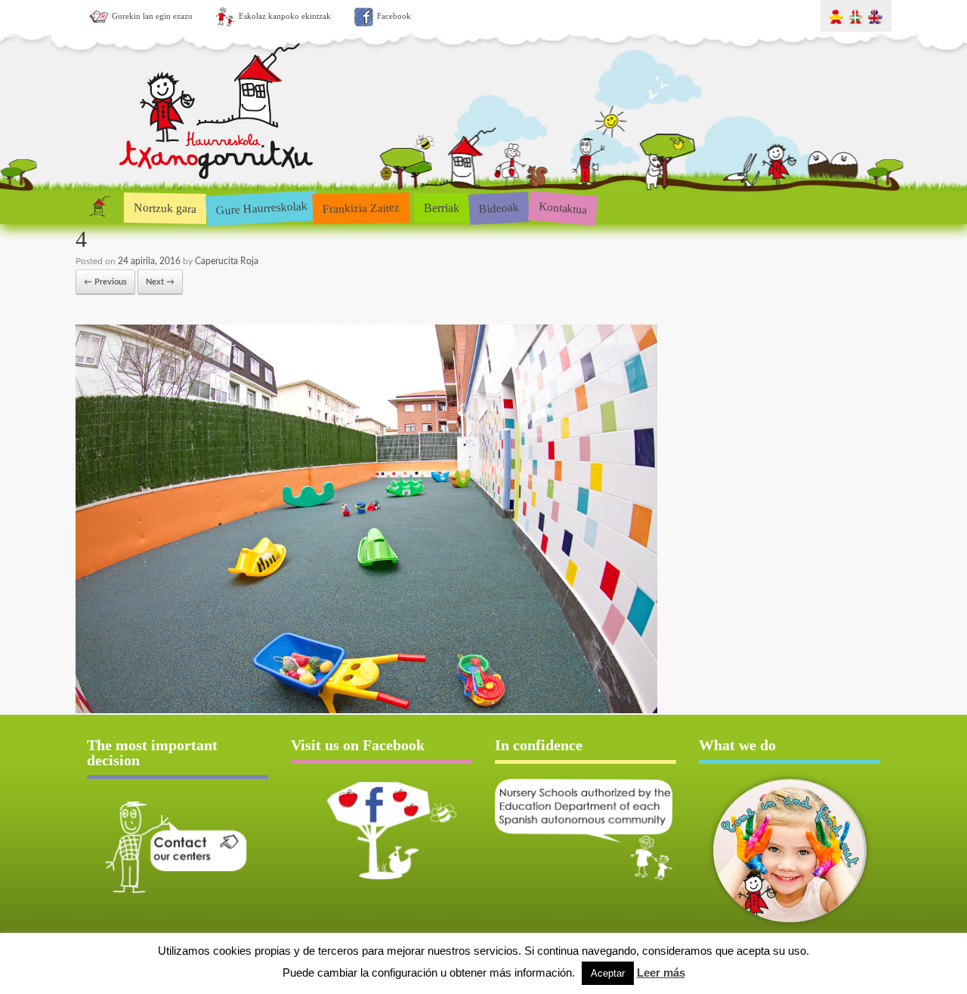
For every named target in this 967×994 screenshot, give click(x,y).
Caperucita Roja (226, 261)
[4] (366, 710)
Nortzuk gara (165, 207)
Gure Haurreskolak (261, 207)
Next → (160, 282)
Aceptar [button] (608, 973)
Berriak (441, 208)
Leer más (661, 972)
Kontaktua (562, 207)
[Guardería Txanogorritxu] (217, 176)
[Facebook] (381, 830)
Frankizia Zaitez (361, 208)
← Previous (105, 282)
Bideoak (498, 207)
